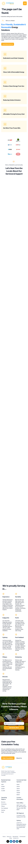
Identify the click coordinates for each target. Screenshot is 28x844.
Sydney (5, 637)
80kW (18, 794)
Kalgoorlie (5, 618)
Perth (17, 618)
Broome (5, 676)
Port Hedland (19, 637)
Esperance (5, 597)
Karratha (18, 597)
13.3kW (3, 790)
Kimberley (18, 657)
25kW (18, 786)
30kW (18, 788)
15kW (18, 784)
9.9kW (3, 788)
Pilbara (4, 657)
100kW (18, 792)
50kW (18, 790)
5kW (2, 784)
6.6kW (3, 786)
